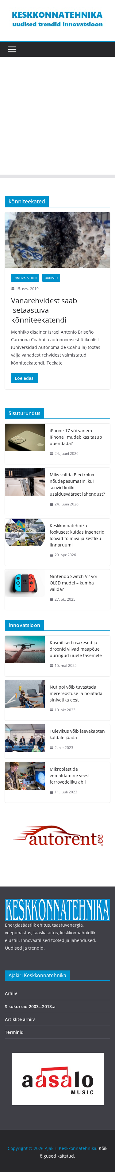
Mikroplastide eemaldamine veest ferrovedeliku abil (70, 775)
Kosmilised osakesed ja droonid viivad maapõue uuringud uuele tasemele (76, 649)
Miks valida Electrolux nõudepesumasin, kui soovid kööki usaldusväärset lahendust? (77, 484)
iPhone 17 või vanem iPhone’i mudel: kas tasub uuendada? (76, 437)
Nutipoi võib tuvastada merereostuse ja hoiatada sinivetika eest (76, 693)
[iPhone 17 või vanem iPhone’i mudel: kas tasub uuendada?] (25, 444)
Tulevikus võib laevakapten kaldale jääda (77, 734)
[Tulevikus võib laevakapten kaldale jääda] (25, 741)
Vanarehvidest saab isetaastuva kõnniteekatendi (44, 309)
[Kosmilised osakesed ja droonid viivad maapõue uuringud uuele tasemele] (25, 656)
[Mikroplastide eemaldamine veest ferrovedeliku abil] (25, 782)
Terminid (14, 1032)
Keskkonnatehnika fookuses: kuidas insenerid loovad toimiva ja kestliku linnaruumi (77, 535)
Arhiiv (11, 993)
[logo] (57, 902)
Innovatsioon (25, 278)
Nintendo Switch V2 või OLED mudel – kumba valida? (73, 582)
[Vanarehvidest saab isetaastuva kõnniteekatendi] (57, 239)
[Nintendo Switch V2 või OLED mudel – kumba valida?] (25, 589)
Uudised (51, 278)
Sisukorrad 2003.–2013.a (30, 1006)
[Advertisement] (57, 117)
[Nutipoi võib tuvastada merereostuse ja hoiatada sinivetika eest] (25, 700)
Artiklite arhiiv (20, 1019)
